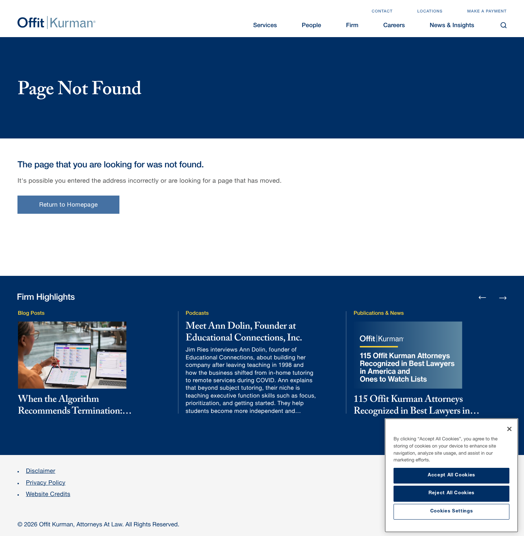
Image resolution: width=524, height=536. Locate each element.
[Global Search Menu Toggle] (503, 25)
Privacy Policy (46, 483)
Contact (382, 12)
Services (265, 26)
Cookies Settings (451, 511)
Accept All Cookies (451, 475)
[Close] (509, 429)
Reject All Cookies (451, 493)
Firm (352, 26)
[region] (451, 475)
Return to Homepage (68, 205)
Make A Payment (487, 12)
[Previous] (482, 298)
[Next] (502, 297)
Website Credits (48, 495)
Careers (394, 26)
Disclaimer (40, 472)
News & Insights (452, 26)
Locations (429, 12)
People (311, 26)
